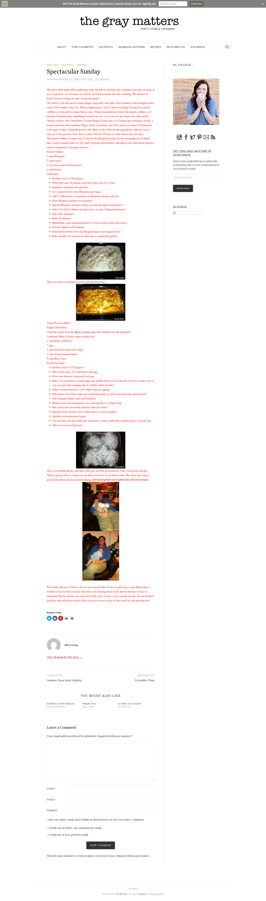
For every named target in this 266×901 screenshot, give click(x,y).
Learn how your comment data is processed (121, 856)
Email (51, 800)
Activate (180, 206)
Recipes (155, 47)
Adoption (106, 47)
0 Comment (102, 79)
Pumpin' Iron (89, 703)
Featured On (175, 47)
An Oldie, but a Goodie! (129, 703)
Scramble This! (145, 680)
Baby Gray (53, 64)
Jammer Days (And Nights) (64, 680)
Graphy (141, 894)
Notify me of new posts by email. (69, 834)
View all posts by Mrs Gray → (64, 657)
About (61, 47)
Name (51, 789)
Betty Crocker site (85, 332)
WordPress (121, 894)
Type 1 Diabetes (82, 47)
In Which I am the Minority (61, 703)
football (68, 64)
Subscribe (183, 188)
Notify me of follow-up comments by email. (75, 828)
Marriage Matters (131, 47)
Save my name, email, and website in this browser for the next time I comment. (96, 819)
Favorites (198, 47)
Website (52, 810)
